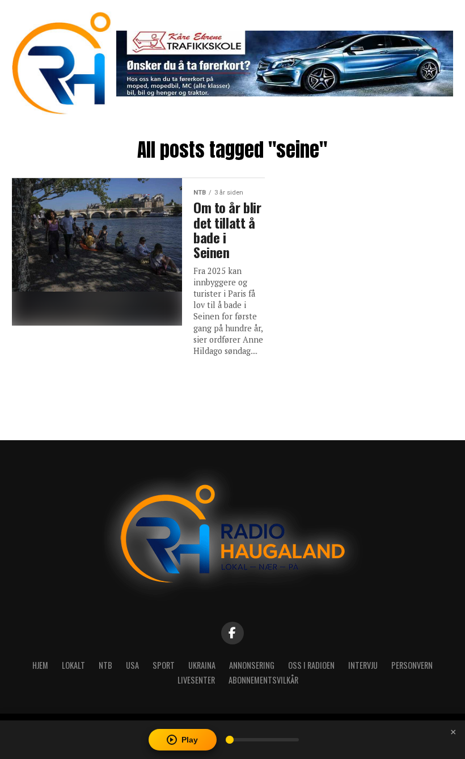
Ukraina (201, 665)
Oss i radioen (311, 665)
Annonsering (251, 665)
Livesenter (196, 680)
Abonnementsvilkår (263, 680)
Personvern (412, 665)
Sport (164, 665)
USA (132, 665)
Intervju (363, 665)
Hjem (40, 665)
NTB (105, 665)
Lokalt (73, 665)
